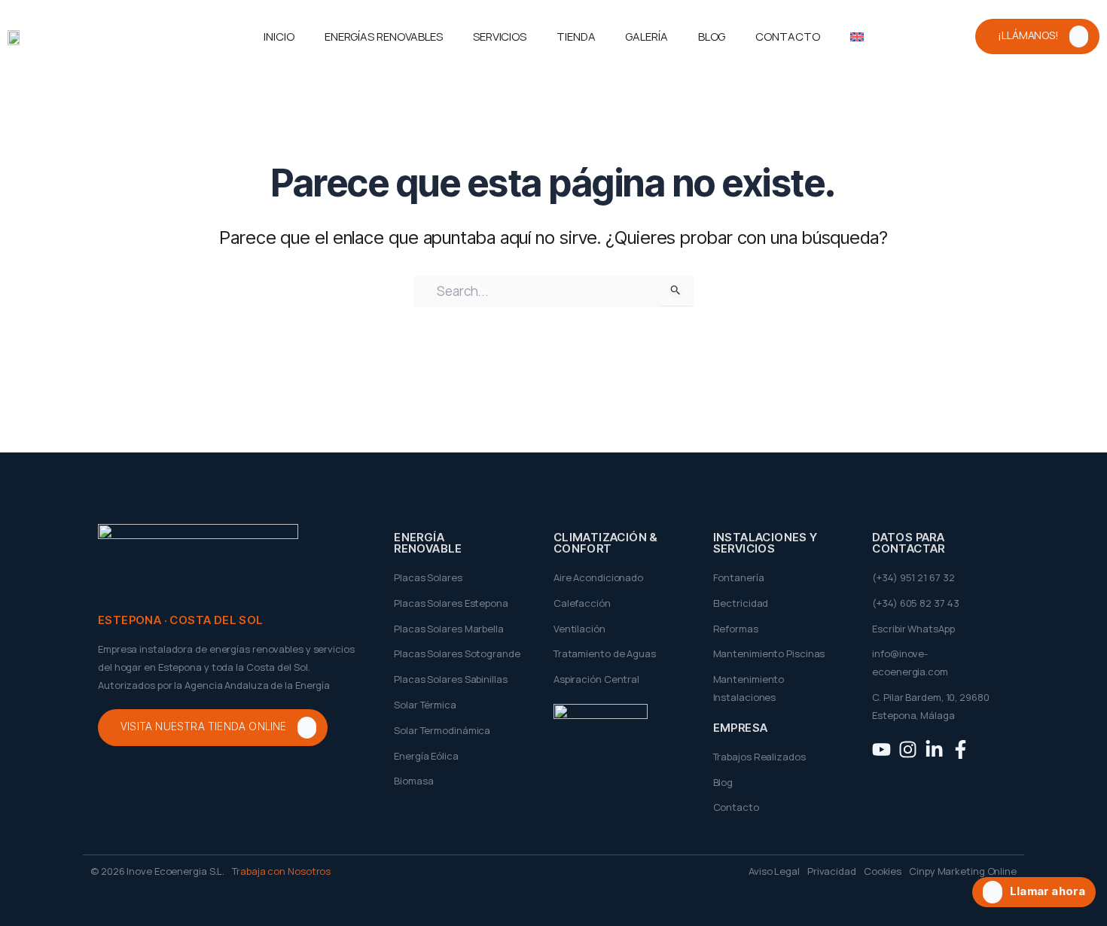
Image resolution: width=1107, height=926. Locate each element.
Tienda (576, 36)
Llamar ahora (1047, 892)
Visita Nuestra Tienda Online (203, 726)
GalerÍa (646, 36)
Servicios (499, 36)
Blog (712, 36)
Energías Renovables (384, 36)
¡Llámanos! (1028, 35)
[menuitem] (857, 37)
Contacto (787, 36)
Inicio (279, 36)
